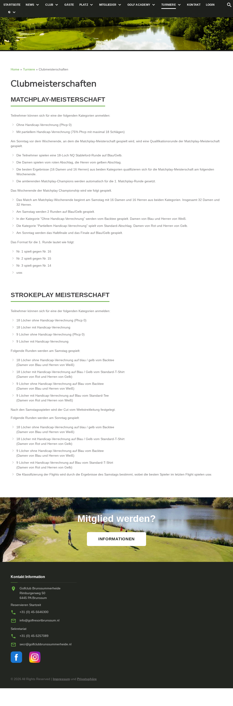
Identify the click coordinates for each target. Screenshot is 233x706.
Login (210, 4)
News (30, 4)
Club (49, 4)
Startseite (11, 4)
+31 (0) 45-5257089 (34, 636)
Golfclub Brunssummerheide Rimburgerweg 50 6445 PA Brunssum (40, 593)
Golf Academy (138, 4)
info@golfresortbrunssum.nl (39, 620)
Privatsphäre (87, 679)
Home (15, 69)
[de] (9, 12)
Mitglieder (107, 4)
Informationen (116, 539)
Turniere (168, 4)
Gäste (69, 4)
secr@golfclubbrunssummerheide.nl (45, 644)
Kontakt (194, 4)
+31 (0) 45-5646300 (34, 612)
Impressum (61, 679)
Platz (83, 4)
